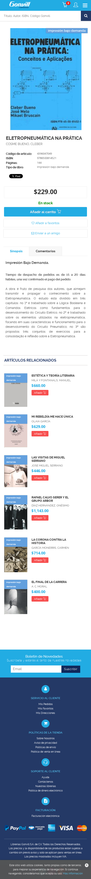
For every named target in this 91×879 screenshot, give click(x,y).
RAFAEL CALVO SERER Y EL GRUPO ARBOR (50, 499)
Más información (73, 873)
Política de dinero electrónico (45, 790)
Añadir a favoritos (46, 223)
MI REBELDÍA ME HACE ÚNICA (52, 416)
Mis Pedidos (46, 704)
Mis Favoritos (45, 708)
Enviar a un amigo (47, 233)
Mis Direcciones (45, 713)
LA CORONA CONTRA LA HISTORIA (49, 541)
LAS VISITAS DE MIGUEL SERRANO (48, 459)
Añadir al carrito (43, 212)
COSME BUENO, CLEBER (24, 144)
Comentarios (45, 251)
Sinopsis (16, 251)
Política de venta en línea (45, 751)
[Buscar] (86, 16)
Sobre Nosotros (46, 738)
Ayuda (45, 777)
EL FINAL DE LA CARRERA (49, 582)
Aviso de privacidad (45, 742)
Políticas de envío (45, 747)
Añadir (38, 392)
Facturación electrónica (45, 816)
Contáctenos (45, 781)
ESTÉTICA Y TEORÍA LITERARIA (53, 375)
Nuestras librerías (45, 786)
